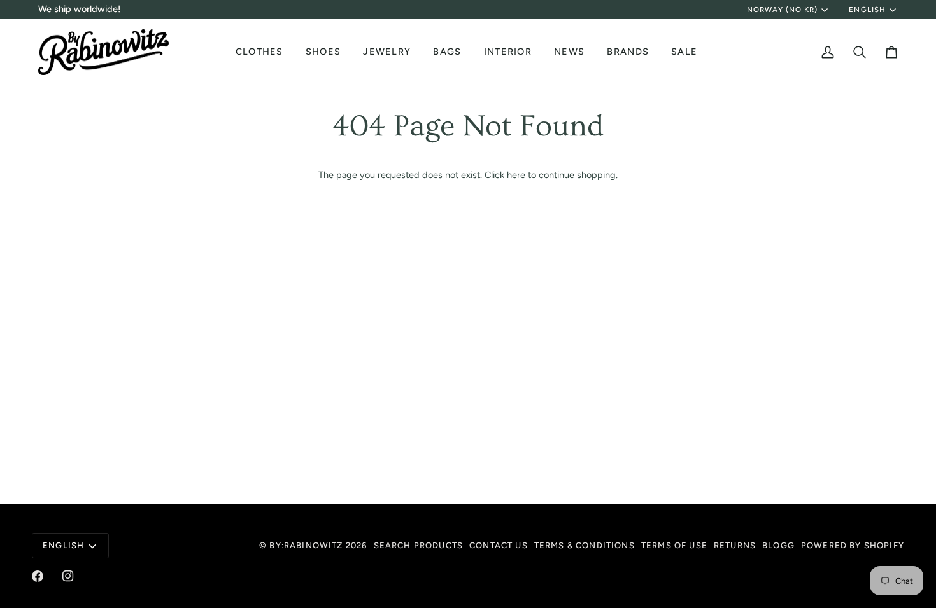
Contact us (498, 545)
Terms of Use (674, 545)
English (867, 9)
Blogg (778, 545)
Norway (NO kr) (782, 9)
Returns (735, 545)
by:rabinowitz (306, 545)
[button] (261, 52)
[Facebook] (37, 576)
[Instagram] (68, 576)
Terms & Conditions (584, 545)
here (516, 175)
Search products (419, 545)
